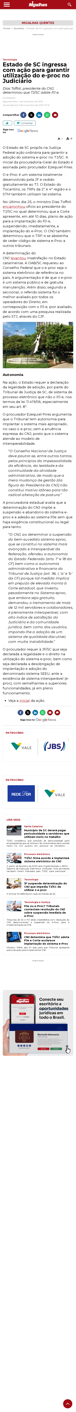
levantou (18, 258)
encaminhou (14, 206)
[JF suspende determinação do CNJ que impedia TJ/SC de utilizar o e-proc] (15, 885)
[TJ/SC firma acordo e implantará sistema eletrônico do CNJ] (15, 858)
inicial (25, 701)
